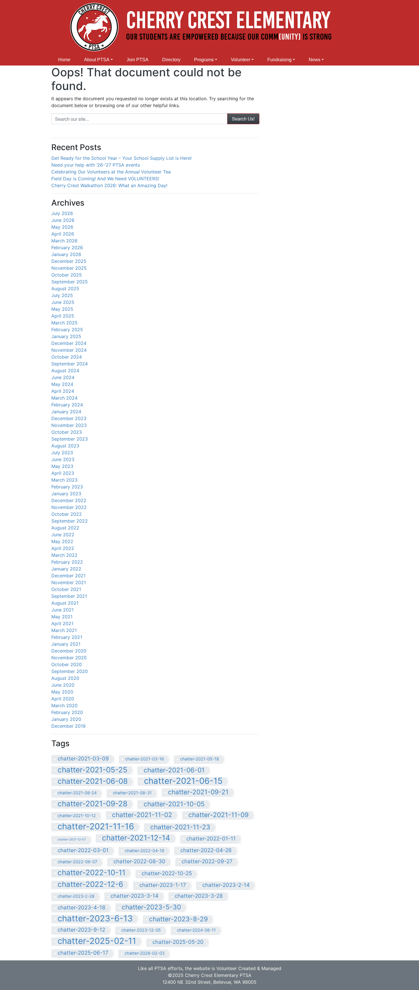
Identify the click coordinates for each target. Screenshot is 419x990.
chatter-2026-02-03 (144, 953)
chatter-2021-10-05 (174, 804)
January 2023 (66, 493)
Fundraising (279, 59)
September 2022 (69, 521)
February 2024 (67, 405)
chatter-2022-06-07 (77, 861)
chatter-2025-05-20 (178, 942)
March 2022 (64, 555)
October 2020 (66, 664)
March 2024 (64, 398)
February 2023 (67, 487)
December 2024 (68, 343)
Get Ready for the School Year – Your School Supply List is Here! (121, 158)
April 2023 (62, 473)
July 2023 (62, 452)
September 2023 (69, 439)
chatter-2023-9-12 (81, 929)
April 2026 (62, 234)
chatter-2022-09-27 (207, 861)
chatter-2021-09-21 (198, 792)
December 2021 (68, 575)
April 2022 (62, 548)
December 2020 (68, 651)
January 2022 (66, 569)
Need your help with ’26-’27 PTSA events (95, 165)
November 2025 (69, 268)
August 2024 (65, 370)
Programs (204, 59)
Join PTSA (138, 59)
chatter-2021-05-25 (92, 770)
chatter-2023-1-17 (162, 885)
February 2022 (67, 562)
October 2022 (66, 514)
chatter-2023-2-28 (76, 896)
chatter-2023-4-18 (81, 907)
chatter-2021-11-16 (96, 827)
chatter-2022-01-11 (211, 838)
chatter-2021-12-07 (72, 839)
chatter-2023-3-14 (134, 896)
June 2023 (62, 459)
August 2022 (65, 528)
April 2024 (62, 391)
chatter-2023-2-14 (226, 885)
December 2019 (68, 726)
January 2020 (66, 719)
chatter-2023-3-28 (199, 896)
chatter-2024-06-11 (196, 930)
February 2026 (67, 247)
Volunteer (240, 59)
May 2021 (61, 616)
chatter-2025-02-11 (97, 941)
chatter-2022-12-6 (90, 885)
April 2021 (62, 623)
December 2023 (68, 418)
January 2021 (65, 644)
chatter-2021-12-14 (136, 838)
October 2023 (66, 432)
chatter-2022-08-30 (139, 861)
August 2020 (65, 678)
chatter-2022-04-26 (206, 850)
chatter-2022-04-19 (144, 850)
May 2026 (62, 227)
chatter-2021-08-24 (77, 792)
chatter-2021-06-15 (183, 781)
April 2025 (62, 316)
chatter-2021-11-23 (180, 827)
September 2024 (69, 364)
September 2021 (69, 596)
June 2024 (62, 377)
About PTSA (96, 59)
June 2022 (62, 534)
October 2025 (66, 275)
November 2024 (69, 350)
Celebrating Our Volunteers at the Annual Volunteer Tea (111, 172)
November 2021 (68, 582)
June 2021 (62, 610)
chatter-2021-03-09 (83, 758)
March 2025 (64, 323)
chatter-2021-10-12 (77, 815)
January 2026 (66, 254)
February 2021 (66, 637)
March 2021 (64, 630)
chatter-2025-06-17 (83, 953)
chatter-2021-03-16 (144, 759)
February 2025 (67, 329)
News (314, 59)
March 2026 (64, 241)
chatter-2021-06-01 (174, 770)
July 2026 (62, 213)
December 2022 (68, 500)
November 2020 (69, 657)
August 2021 (64, 603)
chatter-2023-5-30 (151, 907)
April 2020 (62, 698)
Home (64, 59)
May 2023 (62, 466)
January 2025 (66, 336)
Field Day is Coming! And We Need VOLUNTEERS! (105, 178)
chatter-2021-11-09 (218, 815)
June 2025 (62, 302)
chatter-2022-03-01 (83, 850)
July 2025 (62, 295)
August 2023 (65, 446)
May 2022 (62, 541)
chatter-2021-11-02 (142, 815)
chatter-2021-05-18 (199, 759)
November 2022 (69, 507)
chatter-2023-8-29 (178, 919)
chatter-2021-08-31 (132, 792)
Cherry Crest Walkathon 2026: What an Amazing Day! (109, 185)
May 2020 (62, 692)
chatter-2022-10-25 (167, 873)
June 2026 (62, 220)
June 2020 (62, 685)
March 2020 (64, 705)
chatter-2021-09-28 (92, 804)
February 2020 (67, 712)
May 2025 (62, 309)
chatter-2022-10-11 (91, 873)
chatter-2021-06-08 (93, 782)
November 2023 (69, 425)
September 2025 (69, 282)
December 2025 (68, 261)
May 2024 (62, 384)
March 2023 (64, 480)
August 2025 (65, 288)
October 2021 (66, 589)
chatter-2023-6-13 (95, 919)
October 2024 (66, 357)
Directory (171, 59)
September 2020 (69, 671)
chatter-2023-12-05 (141, 930)
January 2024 (66, 411)
